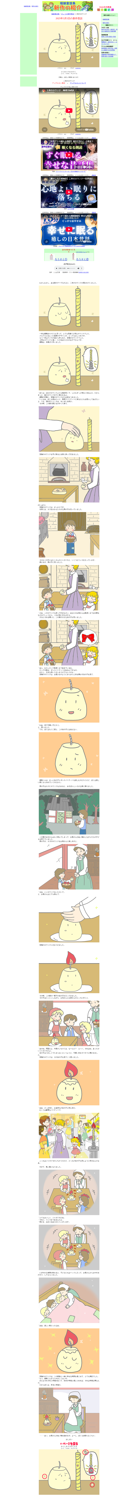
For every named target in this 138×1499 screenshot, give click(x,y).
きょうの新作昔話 (67, 14)
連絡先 (94, 138)
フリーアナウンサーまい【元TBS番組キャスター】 (71, 171)
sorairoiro (78, 68)
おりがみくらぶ (81, 252)
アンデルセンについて (78, 83)
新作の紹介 (35, 6)
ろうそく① (61, 259)
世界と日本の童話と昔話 (108, 36)
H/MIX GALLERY (84, 272)
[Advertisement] (57, 12)
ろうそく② (82, 259)
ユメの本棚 (70, 209)
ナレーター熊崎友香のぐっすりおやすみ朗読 (72, 246)
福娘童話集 (55, 14)
